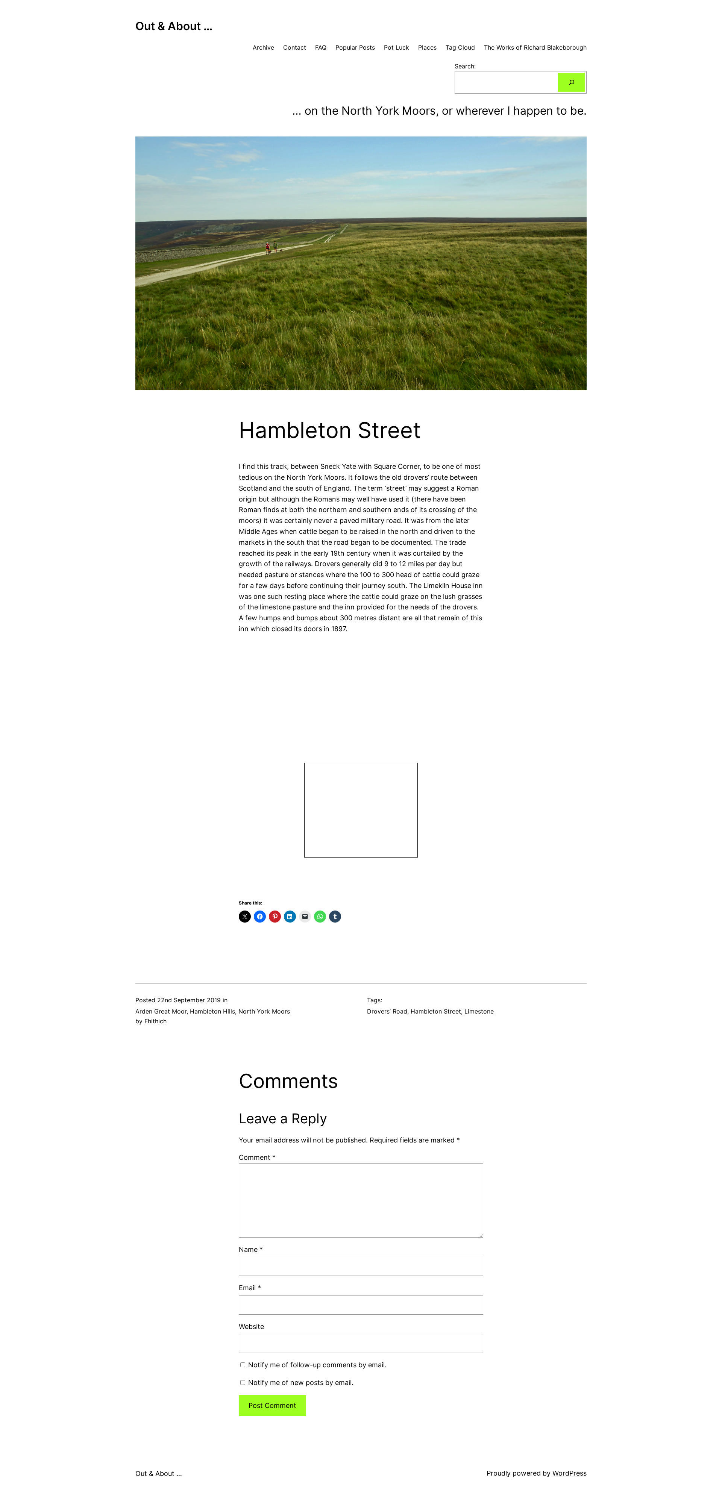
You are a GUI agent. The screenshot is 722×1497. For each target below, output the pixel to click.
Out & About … (173, 26)
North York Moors (264, 1011)
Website (251, 1326)
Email (250, 1288)
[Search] (571, 82)
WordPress (569, 1473)
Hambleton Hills (212, 1011)
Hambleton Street (436, 1011)
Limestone (479, 1011)
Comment (257, 1157)
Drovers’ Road (387, 1011)
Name (251, 1249)
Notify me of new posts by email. (300, 1382)
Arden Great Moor (161, 1011)
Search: (465, 66)
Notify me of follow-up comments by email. (317, 1365)
